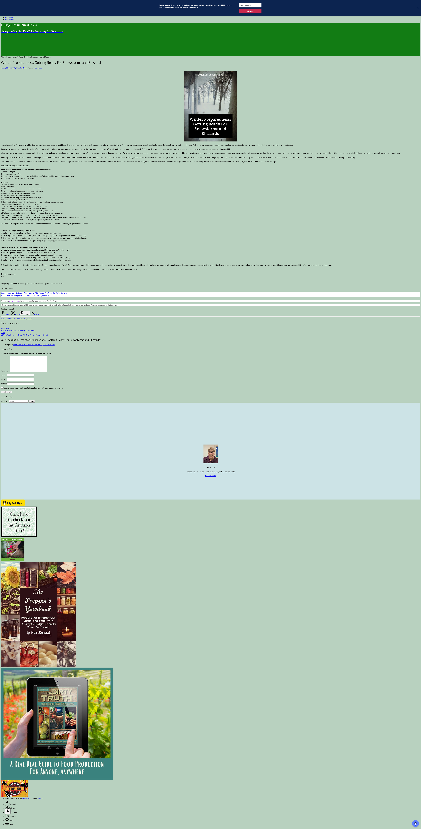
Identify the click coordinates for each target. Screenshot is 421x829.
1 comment (38, 68)
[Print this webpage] (7, 824)
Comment (5, 371)
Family (3, 318)
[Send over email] (7, 820)
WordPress (26, 798)
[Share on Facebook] (7, 804)
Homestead (9, 17)
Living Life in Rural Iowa (19, 68)
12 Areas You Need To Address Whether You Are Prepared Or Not (24, 334)
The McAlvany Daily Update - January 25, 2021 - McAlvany (34, 345)
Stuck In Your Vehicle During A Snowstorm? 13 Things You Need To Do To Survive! (34, 293)
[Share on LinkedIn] (7, 816)
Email (3, 379)
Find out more (210, 476)
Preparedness (10, 19)
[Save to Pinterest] (8, 811)
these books (14, 301)
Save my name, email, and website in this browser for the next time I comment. (33, 388)
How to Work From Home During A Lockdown (18, 329)
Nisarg (40, 798)
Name (3, 375)
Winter (29, 318)
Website (4, 384)
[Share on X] (7, 808)
